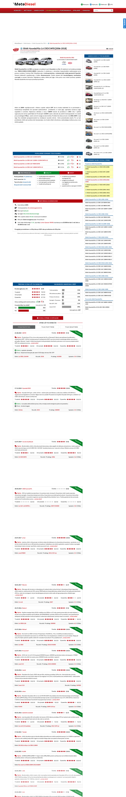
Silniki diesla (52, 10)
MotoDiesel (18, 43)
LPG (111, 4)
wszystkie (24, 327)
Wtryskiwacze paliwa (55, 293)
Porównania (65, 10)
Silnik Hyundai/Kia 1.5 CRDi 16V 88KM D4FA (97, 205)
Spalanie (76, 10)
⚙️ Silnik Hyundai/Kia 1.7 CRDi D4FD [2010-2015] (97, 185)
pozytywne (47, 327)
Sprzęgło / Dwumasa (54, 300)
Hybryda (95, 4)
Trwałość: (17, 346)
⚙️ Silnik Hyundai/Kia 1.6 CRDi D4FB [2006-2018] (97, 180)
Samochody (39, 10)
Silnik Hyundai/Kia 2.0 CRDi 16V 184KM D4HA (98, 272)
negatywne (71, 327)
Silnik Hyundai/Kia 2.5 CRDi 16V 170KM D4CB (98, 295)
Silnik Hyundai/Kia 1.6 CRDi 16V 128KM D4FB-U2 (98, 232)
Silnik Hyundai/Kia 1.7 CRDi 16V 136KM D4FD (98, 243)
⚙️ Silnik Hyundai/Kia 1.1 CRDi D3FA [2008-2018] (97, 167)
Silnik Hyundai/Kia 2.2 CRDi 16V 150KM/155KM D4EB (98, 280)
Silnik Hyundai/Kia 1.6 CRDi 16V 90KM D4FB (97, 217)
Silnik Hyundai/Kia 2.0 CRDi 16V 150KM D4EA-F (98, 259)
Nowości (18, 10)
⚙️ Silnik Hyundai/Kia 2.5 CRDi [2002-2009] (97, 196)
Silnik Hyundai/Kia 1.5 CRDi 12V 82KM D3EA (97, 202)
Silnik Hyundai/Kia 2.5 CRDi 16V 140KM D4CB (98, 292)
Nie (16, 310)
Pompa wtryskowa (54, 297)
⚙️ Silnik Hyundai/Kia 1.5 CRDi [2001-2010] (97, 176)
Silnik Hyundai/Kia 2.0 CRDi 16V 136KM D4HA (98, 266)
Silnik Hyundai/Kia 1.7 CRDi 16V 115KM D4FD (98, 240)
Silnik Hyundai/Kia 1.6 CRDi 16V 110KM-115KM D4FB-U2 (98, 228)
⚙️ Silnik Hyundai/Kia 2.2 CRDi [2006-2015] (97, 192)
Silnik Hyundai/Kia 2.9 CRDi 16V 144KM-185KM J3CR (98, 303)
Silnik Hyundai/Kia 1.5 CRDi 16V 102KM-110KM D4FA (98, 209)
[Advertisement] (63, 28)
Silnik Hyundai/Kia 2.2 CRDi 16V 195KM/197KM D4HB (98, 284)
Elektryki (104, 4)
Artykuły (28, 10)
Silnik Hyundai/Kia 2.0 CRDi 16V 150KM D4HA (98, 269)
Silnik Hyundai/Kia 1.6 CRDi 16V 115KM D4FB (98, 220)
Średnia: (54, 333)
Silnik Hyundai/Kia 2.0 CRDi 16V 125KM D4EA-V (98, 253)
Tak (16, 307)
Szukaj (111, 10)
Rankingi (86, 10)
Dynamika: (63, 346)
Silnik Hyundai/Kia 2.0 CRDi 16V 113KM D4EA (98, 250)
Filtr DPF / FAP (53, 303)
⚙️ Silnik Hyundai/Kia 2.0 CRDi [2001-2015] (97, 189)
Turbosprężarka (53, 290)
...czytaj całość (34, 343)
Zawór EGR (52, 307)
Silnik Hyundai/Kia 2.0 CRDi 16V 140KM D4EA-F (98, 256)
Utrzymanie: (40, 346)
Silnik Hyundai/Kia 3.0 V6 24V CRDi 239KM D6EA (97, 308)
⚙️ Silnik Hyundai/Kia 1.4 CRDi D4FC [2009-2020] (97, 172)
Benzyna (86, 4)
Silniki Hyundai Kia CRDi (39, 43)
